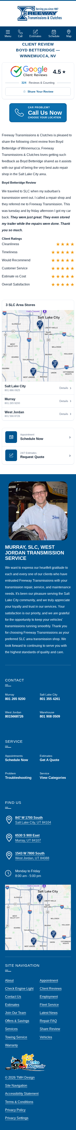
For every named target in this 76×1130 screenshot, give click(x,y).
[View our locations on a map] (38, 917)
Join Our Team (15, 1012)
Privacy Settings (16, 1118)
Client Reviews (51, 988)
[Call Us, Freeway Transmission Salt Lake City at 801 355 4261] (55, 697)
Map (68, 36)
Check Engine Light (19, 988)
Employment (49, 996)
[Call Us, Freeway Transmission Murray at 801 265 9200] (20, 697)
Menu (8, 36)
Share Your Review (40, 91)
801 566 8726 (12, 416)
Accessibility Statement (22, 1093)
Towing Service (16, 1037)
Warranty (11, 1045)
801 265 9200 (12, 403)
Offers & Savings (17, 1021)
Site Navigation (16, 1085)
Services (11, 1029)
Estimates (35, 36)
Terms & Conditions (19, 1102)
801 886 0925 (12, 390)
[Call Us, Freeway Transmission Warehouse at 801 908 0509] (55, 717)
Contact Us (13, 996)
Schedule (53, 36)
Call (20, 36)
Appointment (49, 980)
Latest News (49, 1012)
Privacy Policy (15, 1110)
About (9, 980)
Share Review (50, 1029)
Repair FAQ (48, 1021)
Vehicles (46, 1037)
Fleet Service (49, 1004)
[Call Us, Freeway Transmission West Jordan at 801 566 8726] (20, 714)
